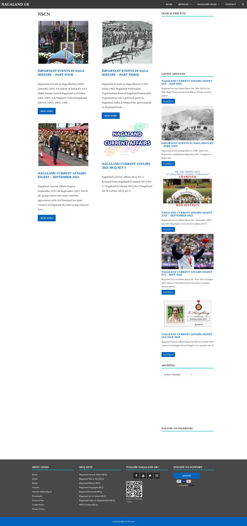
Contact (230, 4)
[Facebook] (136, 476)
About (35, 478)
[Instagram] (157, 476)
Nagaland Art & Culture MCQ (92, 496)
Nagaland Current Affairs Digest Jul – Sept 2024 (187, 273)
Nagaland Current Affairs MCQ (93, 474)
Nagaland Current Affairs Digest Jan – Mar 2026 (187, 82)
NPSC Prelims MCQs (88, 504)
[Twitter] (150, 476)
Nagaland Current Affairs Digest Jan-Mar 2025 (187, 335)
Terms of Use (38, 500)
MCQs (35, 483)
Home (169, 4)
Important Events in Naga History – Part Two (187, 144)
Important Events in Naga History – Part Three (125, 72)
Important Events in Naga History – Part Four (61, 72)
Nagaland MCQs (207, 4)
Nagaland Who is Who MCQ (91, 478)
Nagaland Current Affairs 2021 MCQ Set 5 (126, 165)
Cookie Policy (38, 504)
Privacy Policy (38, 509)
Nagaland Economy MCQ (90, 491)
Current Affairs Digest (42, 491)
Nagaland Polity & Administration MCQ (97, 500)
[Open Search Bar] (243, 4)
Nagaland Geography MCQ (91, 487)
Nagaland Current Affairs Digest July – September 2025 (187, 214)
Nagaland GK (15, 4)
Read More (48, 112)
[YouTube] (143, 476)
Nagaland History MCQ (89, 483)
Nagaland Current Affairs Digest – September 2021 (62, 175)
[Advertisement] (188, 43)
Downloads (37, 496)
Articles (183, 4)
